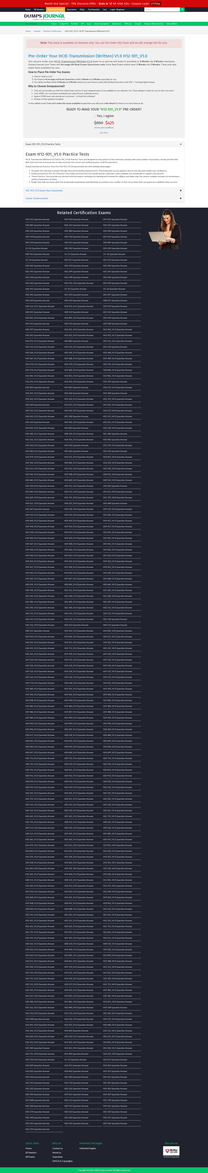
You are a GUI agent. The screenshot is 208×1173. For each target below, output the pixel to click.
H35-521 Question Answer (37, 1123)
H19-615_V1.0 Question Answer (78, 561)
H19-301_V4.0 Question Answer (78, 868)
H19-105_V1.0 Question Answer (78, 654)
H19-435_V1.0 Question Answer (117, 949)
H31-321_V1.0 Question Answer (39, 654)
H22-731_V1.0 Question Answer (39, 799)
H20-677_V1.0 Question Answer (39, 735)
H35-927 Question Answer (37, 329)
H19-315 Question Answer (115, 1071)
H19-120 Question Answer (115, 248)
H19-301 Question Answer (115, 1088)
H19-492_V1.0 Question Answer (39, 723)
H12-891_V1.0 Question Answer (78, 996)
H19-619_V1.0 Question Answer (39, 955)
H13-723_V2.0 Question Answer (39, 1059)
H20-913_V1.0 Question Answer (117, 775)
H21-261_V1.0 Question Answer (39, 596)
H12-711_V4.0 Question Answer (117, 984)
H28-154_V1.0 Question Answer (78, 434)
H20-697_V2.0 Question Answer (39, 752)
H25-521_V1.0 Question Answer (78, 804)
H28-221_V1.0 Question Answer (117, 822)
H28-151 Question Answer (115, 300)
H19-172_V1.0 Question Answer (39, 683)
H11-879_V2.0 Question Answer (39, 457)
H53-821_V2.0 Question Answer (39, 318)
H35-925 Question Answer (76, 323)
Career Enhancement (37, 198)
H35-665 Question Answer (76, 451)
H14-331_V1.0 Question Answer (78, 897)
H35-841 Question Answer (115, 242)
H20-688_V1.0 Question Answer (78, 909)
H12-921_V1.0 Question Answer (39, 990)
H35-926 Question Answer (115, 323)
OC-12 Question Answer (114, 254)
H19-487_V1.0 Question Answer (78, 712)
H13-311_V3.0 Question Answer (117, 1054)
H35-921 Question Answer (37, 254)
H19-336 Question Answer (115, 393)
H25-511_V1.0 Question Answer (39, 804)
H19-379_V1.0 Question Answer (117, 445)
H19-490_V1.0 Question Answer (78, 717)
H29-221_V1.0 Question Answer (78, 828)
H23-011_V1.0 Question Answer (78, 799)
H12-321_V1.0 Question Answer (39, 399)
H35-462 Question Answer (115, 277)
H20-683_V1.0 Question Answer (117, 370)
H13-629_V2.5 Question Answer (39, 1036)
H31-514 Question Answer (115, 312)
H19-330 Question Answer (115, 1007)
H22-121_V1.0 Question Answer (39, 613)
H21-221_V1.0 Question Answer (117, 590)
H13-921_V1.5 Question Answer (117, 335)
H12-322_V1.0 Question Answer (78, 399)
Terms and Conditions (104, 128)
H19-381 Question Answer (76, 1054)
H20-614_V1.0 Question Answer (117, 729)
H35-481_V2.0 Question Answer (117, 996)
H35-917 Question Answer (76, 260)
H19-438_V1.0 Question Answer (39, 903)
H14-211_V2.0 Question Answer (39, 503)
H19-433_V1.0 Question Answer (117, 874)
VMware (128, 23)
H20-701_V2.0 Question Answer (39, 590)
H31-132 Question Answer (115, 619)
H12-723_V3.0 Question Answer (78, 1013)
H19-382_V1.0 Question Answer (78, 370)
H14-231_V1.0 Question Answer (78, 990)
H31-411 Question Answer (115, 1077)
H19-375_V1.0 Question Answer (117, 364)
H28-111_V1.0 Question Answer (39, 880)
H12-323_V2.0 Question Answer (117, 462)
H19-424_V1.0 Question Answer (78, 949)
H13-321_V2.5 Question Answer (117, 862)
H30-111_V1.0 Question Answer (39, 833)
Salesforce (116, 23)
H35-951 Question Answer (37, 289)
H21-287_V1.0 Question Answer (117, 602)
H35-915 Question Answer (76, 242)
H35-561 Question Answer (115, 1123)
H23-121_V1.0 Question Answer (39, 619)
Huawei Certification (52, 31)
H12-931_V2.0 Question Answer (117, 468)
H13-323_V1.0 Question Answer (78, 891)
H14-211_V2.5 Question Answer (117, 636)
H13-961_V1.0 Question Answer (39, 474)
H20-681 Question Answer (37, 225)
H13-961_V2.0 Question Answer (78, 636)
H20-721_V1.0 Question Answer (39, 764)
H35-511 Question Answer (115, 1117)
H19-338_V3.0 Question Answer (78, 474)
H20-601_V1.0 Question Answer (78, 584)
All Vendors (39, 9)
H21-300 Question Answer (76, 416)
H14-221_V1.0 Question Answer (39, 393)
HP (82, 23)
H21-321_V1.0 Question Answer (78, 914)
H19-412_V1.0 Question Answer (78, 631)
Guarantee (71, 9)
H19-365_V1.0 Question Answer (78, 352)
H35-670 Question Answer (76, 300)
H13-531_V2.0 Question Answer (78, 1019)
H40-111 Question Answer (115, 625)
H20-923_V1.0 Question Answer (117, 781)
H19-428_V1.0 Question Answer (78, 544)
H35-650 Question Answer (37, 300)
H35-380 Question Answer (76, 231)
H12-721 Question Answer (37, 1129)
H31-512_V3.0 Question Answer (39, 625)
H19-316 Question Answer (37, 1077)
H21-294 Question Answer (115, 265)
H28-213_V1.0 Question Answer (78, 822)
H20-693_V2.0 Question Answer (117, 741)
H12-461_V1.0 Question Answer (117, 329)
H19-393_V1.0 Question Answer (39, 694)
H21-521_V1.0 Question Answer (117, 920)
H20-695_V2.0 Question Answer (78, 746)
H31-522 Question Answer (76, 1088)
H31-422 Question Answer (37, 283)
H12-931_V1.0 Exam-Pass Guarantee (44, 190)
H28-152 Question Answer (76, 312)
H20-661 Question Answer (76, 1071)
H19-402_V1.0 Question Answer (39, 520)
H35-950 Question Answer (115, 283)
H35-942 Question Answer (76, 248)
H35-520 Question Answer (115, 1112)
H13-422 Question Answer (37, 1071)
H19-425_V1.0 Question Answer (117, 538)
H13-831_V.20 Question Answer (117, 631)
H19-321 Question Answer (115, 1106)
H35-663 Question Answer (37, 405)
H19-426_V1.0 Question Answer (78, 874)
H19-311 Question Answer (76, 1094)
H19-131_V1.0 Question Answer (117, 660)
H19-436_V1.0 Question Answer (78, 549)
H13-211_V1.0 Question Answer (78, 405)
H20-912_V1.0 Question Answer (78, 775)
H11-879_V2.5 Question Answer (39, 845)
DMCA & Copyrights (62, 1161)
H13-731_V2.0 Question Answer (78, 283)
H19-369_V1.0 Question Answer (117, 358)
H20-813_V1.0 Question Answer (117, 770)
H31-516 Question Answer (115, 347)
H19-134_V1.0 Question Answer (117, 665)
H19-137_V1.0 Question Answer (117, 671)
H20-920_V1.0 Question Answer (39, 781)
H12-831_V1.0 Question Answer (117, 1042)
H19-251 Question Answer (37, 219)
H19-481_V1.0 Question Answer (117, 700)
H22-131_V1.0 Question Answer (78, 613)
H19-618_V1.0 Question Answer (78, 567)
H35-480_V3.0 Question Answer (78, 1007)
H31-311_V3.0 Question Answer (117, 648)
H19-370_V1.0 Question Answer (39, 364)
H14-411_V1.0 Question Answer (39, 648)
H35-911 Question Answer (76, 1106)
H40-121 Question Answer (37, 631)
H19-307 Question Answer (115, 1094)
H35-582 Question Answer (37, 1048)
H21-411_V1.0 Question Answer (117, 914)
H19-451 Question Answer (115, 219)
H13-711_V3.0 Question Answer (39, 1054)
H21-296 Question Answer (37, 277)
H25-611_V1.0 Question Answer (117, 810)
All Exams (30, 1156)
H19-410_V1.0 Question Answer (78, 520)
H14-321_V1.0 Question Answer (117, 642)
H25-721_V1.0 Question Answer (39, 822)
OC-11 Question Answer (75, 254)
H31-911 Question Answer (37, 323)
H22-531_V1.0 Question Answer (117, 793)
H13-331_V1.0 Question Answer (78, 410)
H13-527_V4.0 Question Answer (117, 410)
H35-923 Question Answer (76, 265)
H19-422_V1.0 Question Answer (39, 538)
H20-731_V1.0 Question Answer (39, 770)
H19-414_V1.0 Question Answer (39, 526)
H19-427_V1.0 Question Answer (39, 544)
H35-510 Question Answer (76, 1112)
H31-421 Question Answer (115, 1083)
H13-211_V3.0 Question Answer (78, 886)
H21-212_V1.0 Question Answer (117, 909)
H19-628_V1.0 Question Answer (117, 578)
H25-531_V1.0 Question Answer (39, 810)
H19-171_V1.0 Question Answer (117, 677)
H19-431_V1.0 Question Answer (117, 544)
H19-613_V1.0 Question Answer (117, 555)
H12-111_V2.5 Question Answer (117, 1030)
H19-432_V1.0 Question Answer (117, 897)
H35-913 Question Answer (115, 236)
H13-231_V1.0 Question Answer (39, 381)
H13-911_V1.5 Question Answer (78, 306)
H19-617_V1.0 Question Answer (39, 567)
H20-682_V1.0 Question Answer (78, 462)
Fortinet (74, 23)
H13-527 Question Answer (115, 1059)
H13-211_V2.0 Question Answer (117, 491)
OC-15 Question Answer (75, 289)
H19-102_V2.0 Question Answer (78, 509)
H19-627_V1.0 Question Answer (78, 578)
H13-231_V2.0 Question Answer (39, 857)
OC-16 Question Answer (114, 289)
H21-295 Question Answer (37, 271)
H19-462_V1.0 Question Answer (39, 555)
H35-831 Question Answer (115, 439)
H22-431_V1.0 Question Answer (78, 793)
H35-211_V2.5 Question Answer (117, 1036)
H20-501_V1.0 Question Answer (39, 584)
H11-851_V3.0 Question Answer (39, 1025)
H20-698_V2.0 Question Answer (78, 752)
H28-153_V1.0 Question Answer (78, 943)
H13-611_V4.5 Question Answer (78, 1048)
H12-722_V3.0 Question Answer (39, 1013)
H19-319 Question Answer (115, 381)
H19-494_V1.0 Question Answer (117, 723)
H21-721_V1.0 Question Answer (39, 932)
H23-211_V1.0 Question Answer (117, 938)
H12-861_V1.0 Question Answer (117, 376)
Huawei (37, 31)
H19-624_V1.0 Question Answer (117, 573)
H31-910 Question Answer (115, 318)
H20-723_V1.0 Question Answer (117, 764)
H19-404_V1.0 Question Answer (117, 694)
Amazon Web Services (154, 23)
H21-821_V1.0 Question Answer (117, 932)
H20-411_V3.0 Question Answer (117, 474)
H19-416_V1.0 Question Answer (78, 526)
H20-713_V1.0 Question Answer (117, 758)
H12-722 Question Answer (37, 1083)
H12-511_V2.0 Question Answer (39, 468)
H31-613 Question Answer (76, 625)
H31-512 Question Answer (76, 225)
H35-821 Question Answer (37, 387)
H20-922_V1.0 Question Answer (78, 781)
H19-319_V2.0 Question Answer (78, 515)
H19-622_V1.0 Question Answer (39, 573)
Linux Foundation (101, 23)
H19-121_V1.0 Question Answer (78, 660)
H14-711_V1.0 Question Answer (78, 648)
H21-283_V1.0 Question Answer (39, 602)
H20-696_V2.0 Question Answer (117, 746)
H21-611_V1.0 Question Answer (39, 926)
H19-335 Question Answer (76, 445)
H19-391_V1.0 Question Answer (78, 688)
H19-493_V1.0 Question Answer (78, 723)
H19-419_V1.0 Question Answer (78, 532)
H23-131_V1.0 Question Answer (78, 619)
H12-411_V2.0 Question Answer (39, 1042)
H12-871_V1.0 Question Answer (39, 341)
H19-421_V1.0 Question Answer (117, 532)
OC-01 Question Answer (36, 248)
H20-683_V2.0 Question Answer (78, 480)
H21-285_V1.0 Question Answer (78, 602)
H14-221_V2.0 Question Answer (78, 503)
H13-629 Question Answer (37, 1065)
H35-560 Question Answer (76, 1117)
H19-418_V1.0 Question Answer (39, 532)
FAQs (82, 9)
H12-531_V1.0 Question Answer (39, 439)
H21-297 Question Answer (115, 294)
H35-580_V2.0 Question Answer (39, 1001)
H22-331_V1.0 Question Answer (39, 793)
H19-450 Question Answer (76, 219)
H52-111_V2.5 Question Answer (117, 341)
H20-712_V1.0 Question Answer (78, 758)
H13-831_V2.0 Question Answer (39, 428)
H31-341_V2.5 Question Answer (117, 1013)
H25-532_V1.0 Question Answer (78, 810)
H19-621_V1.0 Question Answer (117, 567)
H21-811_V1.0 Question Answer (78, 932)
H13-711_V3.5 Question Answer (39, 978)
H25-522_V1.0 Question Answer (117, 804)
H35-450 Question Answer (115, 231)
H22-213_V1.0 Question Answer (78, 787)
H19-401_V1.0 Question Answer (117, 515)
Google (138, 23)
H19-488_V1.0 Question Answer (117, 712)
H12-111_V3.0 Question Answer (117, 967)
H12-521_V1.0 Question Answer (39, 1030)
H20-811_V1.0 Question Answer (78, 770)
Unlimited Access (55, 9)
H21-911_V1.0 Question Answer (39, 938)
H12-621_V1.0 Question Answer (39, 874)
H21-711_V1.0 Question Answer (117, 926)
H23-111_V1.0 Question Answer (117, 613)
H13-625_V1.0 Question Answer (78, 862)
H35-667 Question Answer (37, 509)
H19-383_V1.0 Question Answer (39, 451)
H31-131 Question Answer (115, 451)
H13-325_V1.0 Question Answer (117, 857)
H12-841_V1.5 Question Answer (78, 955)
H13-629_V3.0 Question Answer (39, 497)
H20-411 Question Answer (37, 312)
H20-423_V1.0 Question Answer (39, 909)
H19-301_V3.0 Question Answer (117, 978)
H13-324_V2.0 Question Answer (78, 857)
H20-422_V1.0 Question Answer (117, 903)
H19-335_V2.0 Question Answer (39, 462)
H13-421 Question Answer (115, 1065)
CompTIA (63, 23)
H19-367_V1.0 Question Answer (39, 358)
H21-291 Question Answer (115, 271)
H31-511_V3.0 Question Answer (39, 984)
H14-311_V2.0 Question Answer (78, 642)
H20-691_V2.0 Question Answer (39, 741)
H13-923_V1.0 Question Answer (39, 636)
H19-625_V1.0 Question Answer (39, 578)
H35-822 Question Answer (76, 387)
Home (28, 9)
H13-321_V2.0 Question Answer (78, 335)
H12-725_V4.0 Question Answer (39, 972)
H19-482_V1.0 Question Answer (39, 706)
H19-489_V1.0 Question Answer (39, 717)
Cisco (54, 23)
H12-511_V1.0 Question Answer (39, 347)
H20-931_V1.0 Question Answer (39, 787)
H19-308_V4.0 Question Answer (117, 961)
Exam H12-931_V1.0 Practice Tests (43, 144)
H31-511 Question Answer (76, 1100)
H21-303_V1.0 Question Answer (78, 607)
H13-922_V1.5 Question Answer (117, 1048)
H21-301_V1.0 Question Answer (39, 607)
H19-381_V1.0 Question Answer (117, 990)
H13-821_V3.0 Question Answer (117, 457)
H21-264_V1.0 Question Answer (78, 596)
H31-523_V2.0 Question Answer (117, 428)
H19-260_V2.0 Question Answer (78, 683)
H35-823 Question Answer (76, 428)
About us (56, 1152)
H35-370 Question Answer (37, 1112)
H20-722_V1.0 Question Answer (78, 764)
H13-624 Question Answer (76, 1030)
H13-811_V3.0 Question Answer (117, 1001)
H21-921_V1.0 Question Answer (78, 938)
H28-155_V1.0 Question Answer (117, 943)
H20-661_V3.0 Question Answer (117, 584)
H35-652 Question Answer (115, 486)
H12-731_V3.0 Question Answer (78, 497)
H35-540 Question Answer (37, 1117)
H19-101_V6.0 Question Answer (117, 868)
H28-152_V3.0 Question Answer (117, 480)
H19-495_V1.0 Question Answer (78, 833)
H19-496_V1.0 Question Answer (39, 729)
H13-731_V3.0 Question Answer (117, 497)
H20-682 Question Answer (76, 341)
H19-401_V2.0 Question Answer (78, 694)
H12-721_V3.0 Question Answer (117, 399)
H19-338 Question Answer (37, 1019)
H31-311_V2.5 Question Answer (39, 1007)
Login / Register (117, 9)
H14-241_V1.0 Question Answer (78, 439)
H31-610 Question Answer (37, 422)
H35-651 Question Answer (37, 335)
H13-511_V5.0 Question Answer (78, 457)
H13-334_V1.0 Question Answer (117, 891)
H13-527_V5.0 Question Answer (78, 984)
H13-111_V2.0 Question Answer (78, 491)
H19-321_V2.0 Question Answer (117, 683)
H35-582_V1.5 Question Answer (39, 434)
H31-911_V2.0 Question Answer (78, 486)
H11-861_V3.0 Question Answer (39, 491)
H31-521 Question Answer (115, 225)
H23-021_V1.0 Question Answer (117, 799)
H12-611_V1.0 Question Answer (117, 422)
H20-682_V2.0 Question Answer (39, 480)
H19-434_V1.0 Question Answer (39, 549)
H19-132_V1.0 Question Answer (39, 665)
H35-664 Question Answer (115, 503)
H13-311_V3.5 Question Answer (117, 886)
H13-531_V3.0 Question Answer (78, 972)
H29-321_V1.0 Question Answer (117, 828)
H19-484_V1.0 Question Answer (117, 706)
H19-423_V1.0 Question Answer (78, 538)
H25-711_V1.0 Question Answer (117, 816)
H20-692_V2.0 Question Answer (78, 741)
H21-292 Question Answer (37, 294)
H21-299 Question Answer (76, 271)
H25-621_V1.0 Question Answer (39, 816)
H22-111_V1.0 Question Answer (117, 607)
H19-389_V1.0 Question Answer (39, 688)
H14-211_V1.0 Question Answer (117, 387)
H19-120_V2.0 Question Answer (39, 660)
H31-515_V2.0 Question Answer (117, 416)
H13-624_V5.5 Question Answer (39, 897)
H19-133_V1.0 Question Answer (78, 665)
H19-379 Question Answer (115, 306)
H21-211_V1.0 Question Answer (78, 590)
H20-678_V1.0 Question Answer (78, 735)
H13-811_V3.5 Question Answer (78, 961)
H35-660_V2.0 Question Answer (117, 1025)
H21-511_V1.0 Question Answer (78, 920)
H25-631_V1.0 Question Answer (78, 816)
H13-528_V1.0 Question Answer (39, 862)
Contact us (57, 1148)
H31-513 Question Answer (115, 260)
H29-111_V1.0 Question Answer (39, 828)
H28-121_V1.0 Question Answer (78, 880)
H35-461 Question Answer (37, 265)
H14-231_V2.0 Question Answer (39, 642)
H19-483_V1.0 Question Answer (78, 706)
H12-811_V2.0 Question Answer (117, 845)
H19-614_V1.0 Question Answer (39, 561)
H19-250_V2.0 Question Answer (39, 445)
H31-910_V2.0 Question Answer (39, 486)
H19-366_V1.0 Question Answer (117, 352)
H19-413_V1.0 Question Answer (39, 949)
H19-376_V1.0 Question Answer (39, 370)
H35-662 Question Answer (76, 393)
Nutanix (55, 27)
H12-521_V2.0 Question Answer (78, 468)
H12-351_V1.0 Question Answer (78, 1025)
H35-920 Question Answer (37, 1094)
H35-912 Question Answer (76, 236)
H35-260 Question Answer (37, 1106)
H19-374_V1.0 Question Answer (78, 364)
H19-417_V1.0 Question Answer (117, 526)
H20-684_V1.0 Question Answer (117, 735)
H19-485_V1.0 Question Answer (117, 833)
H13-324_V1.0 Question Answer (39, 352)
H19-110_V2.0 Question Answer (78, 967)
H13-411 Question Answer (76, 1065)
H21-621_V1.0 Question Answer (78, 926)
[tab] (104, 144)
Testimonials (93, 9)
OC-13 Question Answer (75, 1059)
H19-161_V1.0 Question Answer (39, 677)
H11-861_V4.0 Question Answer (39, 868)
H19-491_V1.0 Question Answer (117, 717)
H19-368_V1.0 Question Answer (78, 358)
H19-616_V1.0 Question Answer (117, 561)
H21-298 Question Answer (76, 277)
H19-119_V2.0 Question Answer (117, 509)
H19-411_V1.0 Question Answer (117, 520)
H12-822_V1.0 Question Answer (39, 851)
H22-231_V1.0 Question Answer (117, 787)
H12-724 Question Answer (115, 1100)
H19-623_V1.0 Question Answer (78, 573)
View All (65, 27)
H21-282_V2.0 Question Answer (117, 596)
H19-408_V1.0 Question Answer (39, 700)
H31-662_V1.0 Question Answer (78, 839)
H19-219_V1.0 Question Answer (39, 515)
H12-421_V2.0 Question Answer (78, 329)
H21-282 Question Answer (115, 434)
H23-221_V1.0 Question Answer (39, 943)
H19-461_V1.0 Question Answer (117, 549)
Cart (105, 9)
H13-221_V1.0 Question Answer (117, 405)
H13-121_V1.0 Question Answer (78, 347)
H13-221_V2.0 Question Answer (78, 851)
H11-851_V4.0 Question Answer (117, 880)
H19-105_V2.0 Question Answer (117, 654)
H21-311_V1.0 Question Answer (39, 914)
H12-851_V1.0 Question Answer (78, 376)
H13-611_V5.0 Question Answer (117, 972)
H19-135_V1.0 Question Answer (39, 671)
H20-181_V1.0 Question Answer (78, 729)
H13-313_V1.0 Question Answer (39, 891)
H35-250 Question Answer (37, 231)
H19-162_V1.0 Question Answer (78, 677)
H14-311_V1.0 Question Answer (39, 410)
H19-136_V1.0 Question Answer (78, 671)
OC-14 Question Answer (36, 260)
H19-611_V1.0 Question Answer (78, 555)
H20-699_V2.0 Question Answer (117, 752)
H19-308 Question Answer (37, 1100)
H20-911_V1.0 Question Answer (39, 775)
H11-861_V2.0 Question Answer (78, 1001)
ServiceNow (171, 23)
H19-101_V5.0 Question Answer (78, 978)
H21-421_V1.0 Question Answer (39, 920)
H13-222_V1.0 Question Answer (117, 851)
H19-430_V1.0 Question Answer (78, 700)
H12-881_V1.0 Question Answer (78, 318)
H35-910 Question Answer (37, 236)
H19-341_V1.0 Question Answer (39, 967)
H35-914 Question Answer (37, 242)
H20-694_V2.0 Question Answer (39, 746)
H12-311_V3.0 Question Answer (39, 996)
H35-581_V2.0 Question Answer (78, 422)
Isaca (89, 23)
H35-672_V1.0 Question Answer (117, 839)
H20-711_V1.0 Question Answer (39, 758)
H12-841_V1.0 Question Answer (39, 376)
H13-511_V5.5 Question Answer (39, 961)
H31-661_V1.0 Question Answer (39, 839)
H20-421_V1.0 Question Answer (78, 903)
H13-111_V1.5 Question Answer (39, 306)
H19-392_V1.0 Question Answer (117, 688)
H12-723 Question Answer (76, 1083)
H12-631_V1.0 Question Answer (39, 886)
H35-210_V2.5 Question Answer (78, 1036)
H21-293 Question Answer (76, 294)
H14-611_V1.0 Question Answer (39, 416)
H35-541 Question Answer (76, 1123)
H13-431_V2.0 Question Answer (78, 381)
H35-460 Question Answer (76, 1077)
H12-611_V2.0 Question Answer (78, 845)
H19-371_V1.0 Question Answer (117, 1019)
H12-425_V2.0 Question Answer (78, 1042)
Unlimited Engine (87, 1148)
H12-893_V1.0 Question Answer (117, 955)
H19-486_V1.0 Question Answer (39, 712)
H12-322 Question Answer (37, 1088)
